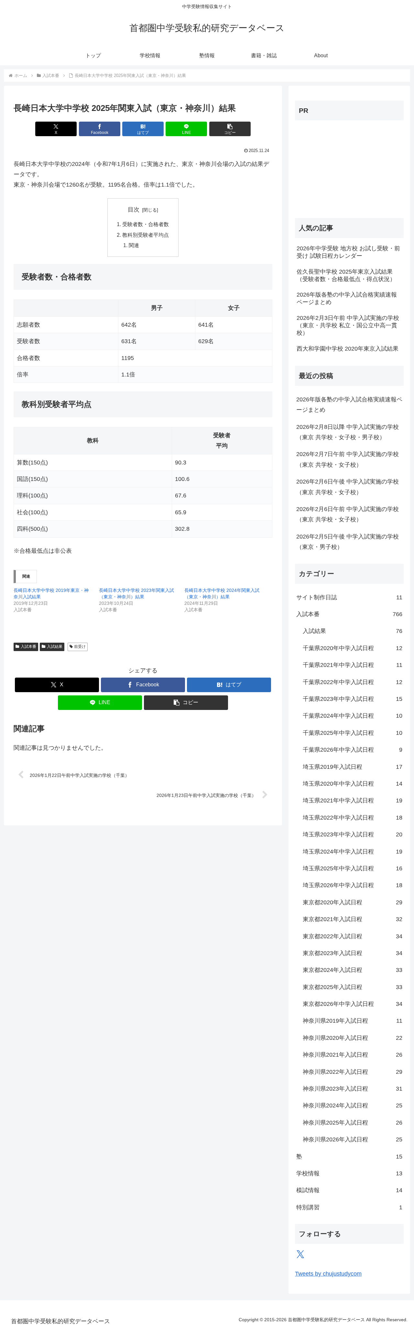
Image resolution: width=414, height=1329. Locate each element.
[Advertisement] (335, 165)
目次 (133, 209)
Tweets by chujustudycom (328, 1273)
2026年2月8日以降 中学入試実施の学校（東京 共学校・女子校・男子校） (347, 432)
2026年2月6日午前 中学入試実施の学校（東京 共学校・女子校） (347, 514)
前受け (80, 646)
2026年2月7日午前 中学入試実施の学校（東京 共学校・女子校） (347, 459)
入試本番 (28, 646)
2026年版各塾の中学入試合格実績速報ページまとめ (349, 404)
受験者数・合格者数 (145, 224)
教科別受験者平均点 (145, 235)
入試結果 (54, 646)
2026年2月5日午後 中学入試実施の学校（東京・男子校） (347, 541)
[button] (230, 129)
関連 (134, 245)
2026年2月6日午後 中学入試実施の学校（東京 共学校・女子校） (347, 486)
